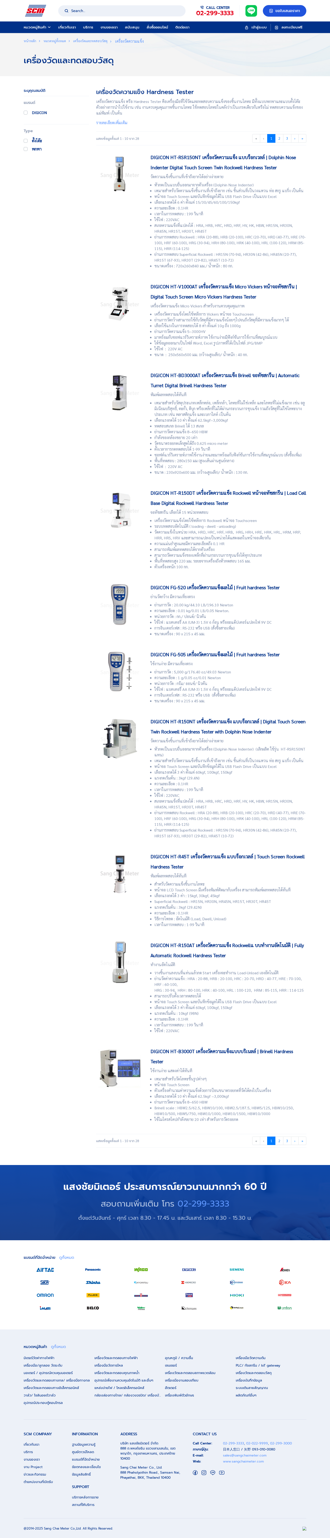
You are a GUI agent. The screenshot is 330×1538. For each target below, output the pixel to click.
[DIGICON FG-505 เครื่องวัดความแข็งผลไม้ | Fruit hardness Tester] (119, 671)
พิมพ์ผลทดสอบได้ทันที (169, 394)
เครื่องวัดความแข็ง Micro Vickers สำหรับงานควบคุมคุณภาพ (197, 305)
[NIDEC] (141, 1308)
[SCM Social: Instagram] (203, 1472)
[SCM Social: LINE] (212, 1472)
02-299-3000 (281, 1443)
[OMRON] (45, 1295)
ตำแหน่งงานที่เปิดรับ (38, 1481)
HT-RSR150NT (292, 749)
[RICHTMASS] (189, 1308)
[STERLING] (237, 1308)
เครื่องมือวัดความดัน (250, 1358)
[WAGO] (141, 1269)
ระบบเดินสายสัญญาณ (252, 1387)
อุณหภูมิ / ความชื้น (179, 1358)
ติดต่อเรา (182, 27)
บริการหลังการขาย (85, 1497)
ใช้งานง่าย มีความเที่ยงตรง (172, 663)
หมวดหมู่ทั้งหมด (54, 41)
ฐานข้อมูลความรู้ (83, 1444)
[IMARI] (45, 1308)
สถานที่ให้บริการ (83, 1504)
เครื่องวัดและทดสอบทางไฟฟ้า (116, 1358)
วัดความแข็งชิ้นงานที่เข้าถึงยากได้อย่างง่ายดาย (187, 176)
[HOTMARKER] (285, 1295)
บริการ (88, 27)
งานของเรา (109, 27)
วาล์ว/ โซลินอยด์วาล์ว (40, 1395)
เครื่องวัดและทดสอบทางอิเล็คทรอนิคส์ (51, 1387)
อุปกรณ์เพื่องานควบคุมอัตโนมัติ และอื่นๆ (123, 1380)
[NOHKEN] (285, 1269)
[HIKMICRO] (189, 1282)
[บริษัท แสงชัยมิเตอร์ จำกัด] (36, 10)
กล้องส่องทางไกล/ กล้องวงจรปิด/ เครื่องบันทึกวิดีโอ (129, 1395)
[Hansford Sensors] (237, 1282)
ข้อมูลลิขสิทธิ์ (81, 1474)
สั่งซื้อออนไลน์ (157, 27)
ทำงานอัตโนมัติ (163, 964)
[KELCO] (93, 1308)
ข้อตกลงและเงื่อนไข (86, 1467)
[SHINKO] (93, 1282)
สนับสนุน (132, 27)
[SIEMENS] (237, 1269)
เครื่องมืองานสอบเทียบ (181, 1380)
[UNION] (285, 1308)
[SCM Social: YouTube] (221, 1472)
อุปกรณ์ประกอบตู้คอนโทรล (43, 1402)
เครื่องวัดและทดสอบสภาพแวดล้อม (190, 1372)
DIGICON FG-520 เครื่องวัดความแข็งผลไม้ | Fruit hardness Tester (215, 587)
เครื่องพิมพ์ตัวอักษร (179, 1395)
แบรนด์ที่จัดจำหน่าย (86, 1459)
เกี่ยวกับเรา (67, 27)
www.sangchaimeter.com (243, 1461)
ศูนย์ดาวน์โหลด (83, 1452)
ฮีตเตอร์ (170, 1387)
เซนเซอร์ (171, 1365)
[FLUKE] (93, 1295)
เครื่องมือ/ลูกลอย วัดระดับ (43, 1365)
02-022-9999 (257, 1443)
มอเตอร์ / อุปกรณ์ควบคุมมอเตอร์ (48, 1372)
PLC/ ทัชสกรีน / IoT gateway (258, 1365)
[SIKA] (45, 1282)
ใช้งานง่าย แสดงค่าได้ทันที (171, 1070)
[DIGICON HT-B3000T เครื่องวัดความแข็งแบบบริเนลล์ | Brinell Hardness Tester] (119, 1068)
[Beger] (189, 1295)
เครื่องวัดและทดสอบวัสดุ (90, 41)
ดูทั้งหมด (66, 1257)
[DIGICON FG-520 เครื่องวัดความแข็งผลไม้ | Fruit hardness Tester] (119, 604)
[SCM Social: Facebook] (195, 1472)
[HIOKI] (237, 1295)
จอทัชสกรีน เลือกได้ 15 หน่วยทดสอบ (179, 512)
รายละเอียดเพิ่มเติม (111, 122)
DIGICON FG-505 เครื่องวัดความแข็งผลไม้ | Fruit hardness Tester (215, 654)
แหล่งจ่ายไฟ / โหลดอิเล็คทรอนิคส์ (119, 1387)
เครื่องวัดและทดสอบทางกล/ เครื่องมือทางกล (57, 1380)
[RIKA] (285, 1282)
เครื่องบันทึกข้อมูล (249, 1380)
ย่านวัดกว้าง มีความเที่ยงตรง (173, 596)
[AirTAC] (45, 1269)
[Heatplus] (141, 1295)
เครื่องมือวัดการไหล (108, 1365)
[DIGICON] (189, 1269)
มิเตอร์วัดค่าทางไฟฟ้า (39, 1358)
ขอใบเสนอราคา (287, 11)
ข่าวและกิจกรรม (35, 1474)
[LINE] (251, 10)
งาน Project (33, 1467)
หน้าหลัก (30, 41)
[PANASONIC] (93, 1269)
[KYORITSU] (141, 1282)
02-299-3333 (203, 1203)
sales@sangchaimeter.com (244, 1455)
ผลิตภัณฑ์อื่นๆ (246, 1395)
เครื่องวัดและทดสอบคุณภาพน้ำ (116, 1372)
